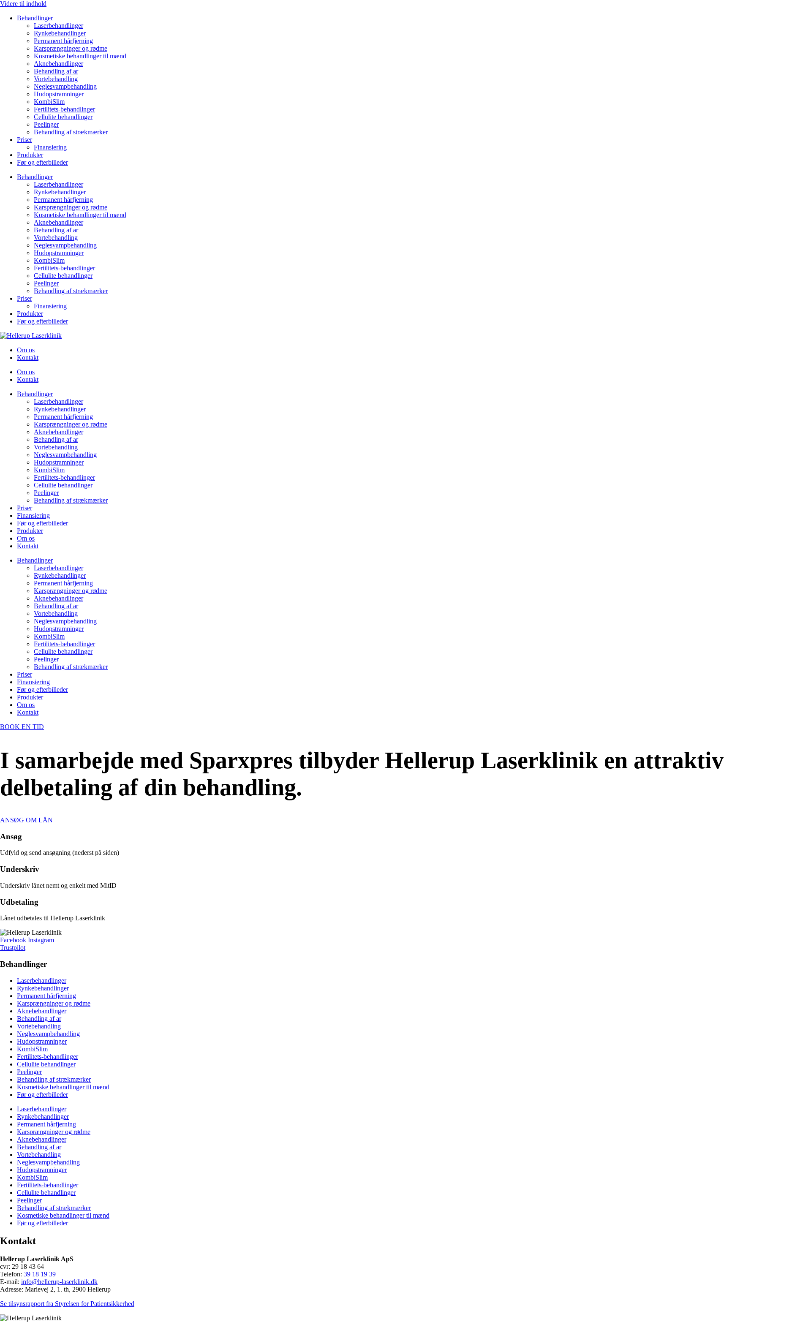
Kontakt (27, 357)
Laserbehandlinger (58, 25)
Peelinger (46, 124)
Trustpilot (12, 947)
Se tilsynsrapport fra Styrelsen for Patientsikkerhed (67, 1303)
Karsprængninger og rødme (70, 48)
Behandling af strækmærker (71, 132)
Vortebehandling (56, 78)
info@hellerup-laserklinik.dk (59, 1281)
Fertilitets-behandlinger (64, 109)
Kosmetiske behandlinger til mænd (80, 56)
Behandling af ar (56, 71)
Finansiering (50, 147)
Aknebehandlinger (58, 63)
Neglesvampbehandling (65, 86)
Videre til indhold (23, 3)
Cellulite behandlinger (63, 116)
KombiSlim (49, 101)
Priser (24, 139)
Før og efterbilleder (42, 162)
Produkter (30, 154)
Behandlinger (35, 18)
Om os (26, 350)
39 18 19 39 (40, 1274)
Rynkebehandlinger (60, 33)
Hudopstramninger (59, 94)
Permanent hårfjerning (63, 40)
